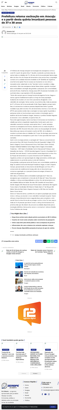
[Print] (20, 27)
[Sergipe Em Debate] (29, 2)
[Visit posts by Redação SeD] (4, 32)
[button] (53, 407)
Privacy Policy (24, 406)
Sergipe (12, 12)
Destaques (5, 12)
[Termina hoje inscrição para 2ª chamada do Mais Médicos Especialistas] (22, 346)
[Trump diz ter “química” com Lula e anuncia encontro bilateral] (8, 346)
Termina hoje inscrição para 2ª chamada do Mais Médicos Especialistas (21, 356)
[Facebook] (42, 394)
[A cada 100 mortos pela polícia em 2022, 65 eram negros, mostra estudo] (19, 265)
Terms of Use (33, 406)
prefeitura (29, 235)
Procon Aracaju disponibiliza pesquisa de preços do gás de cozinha (33, 228)
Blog (6, 10)
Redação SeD (11, 31)
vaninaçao (35, 235)
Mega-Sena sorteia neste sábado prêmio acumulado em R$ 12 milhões (34, 217)
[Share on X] (15, 27)
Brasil (25, 275)
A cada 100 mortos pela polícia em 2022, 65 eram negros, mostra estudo (33, 265)
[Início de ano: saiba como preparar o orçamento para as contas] (19, 281)
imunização (22, 235)
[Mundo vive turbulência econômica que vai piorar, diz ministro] (19, 274)
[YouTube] (45, 394)
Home (3, 10)
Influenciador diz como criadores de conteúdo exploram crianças (32, 225)
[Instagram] (49, 394)
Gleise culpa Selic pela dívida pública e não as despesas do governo (33, 222)
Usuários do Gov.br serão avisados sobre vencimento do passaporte (33, 220)
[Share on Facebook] (12, 27)
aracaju (17, 235)
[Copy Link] (17, 27)
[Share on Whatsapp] (48, 241)
